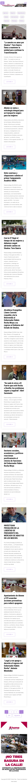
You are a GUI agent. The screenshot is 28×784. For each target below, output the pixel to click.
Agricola (5, 13)
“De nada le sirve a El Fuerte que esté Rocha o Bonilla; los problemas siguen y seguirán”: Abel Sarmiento (14, 388)
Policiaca (14, 21)
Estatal (6, 17)
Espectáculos (21, 13)
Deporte (13, 13)
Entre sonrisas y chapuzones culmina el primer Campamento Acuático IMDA (13, 177)
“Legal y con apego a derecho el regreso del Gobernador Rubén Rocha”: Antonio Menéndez (13, 665)
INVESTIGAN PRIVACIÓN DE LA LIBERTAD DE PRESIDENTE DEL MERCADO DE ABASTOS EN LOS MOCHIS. (14, 531)
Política (22, 21)
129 (9, 715)
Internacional (14, 17)
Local (22, 17)
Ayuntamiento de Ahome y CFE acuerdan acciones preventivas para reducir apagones (14, 599)
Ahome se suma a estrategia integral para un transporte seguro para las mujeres (14, 112)
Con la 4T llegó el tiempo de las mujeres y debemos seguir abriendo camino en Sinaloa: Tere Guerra (14, 243)
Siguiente (17, 715)
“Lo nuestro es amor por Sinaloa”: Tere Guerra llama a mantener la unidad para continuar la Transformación (14, 47)
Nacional (6, 21)
